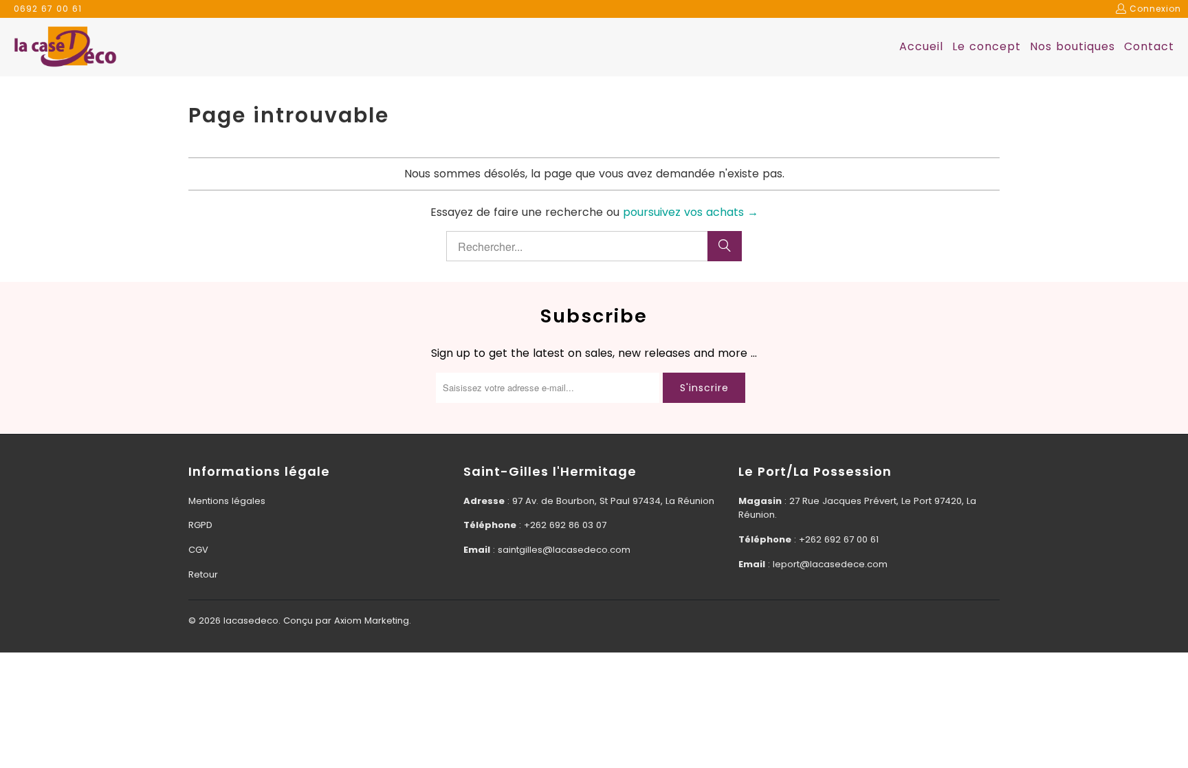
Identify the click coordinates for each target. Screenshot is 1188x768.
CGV (198, 549)
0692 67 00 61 (48, 8)
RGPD (200, 524)
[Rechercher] (724, 246)
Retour (203, 574)
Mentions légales (226, 500)
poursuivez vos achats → (690, 212)
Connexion (1155, 8)
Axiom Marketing (371, 620)
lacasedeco (250, 620)
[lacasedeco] (65, 47)
